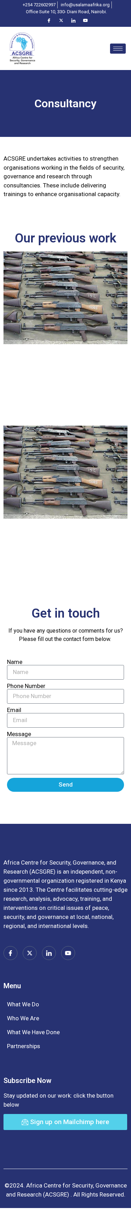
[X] (61, 20)
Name (14, 662)
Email (14, 710)
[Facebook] (49, 20)
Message (19, 734)
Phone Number (26, 686)
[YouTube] (85, 20)
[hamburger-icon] (118, 49)
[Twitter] (30, 953)
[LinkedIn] (73, 20)
